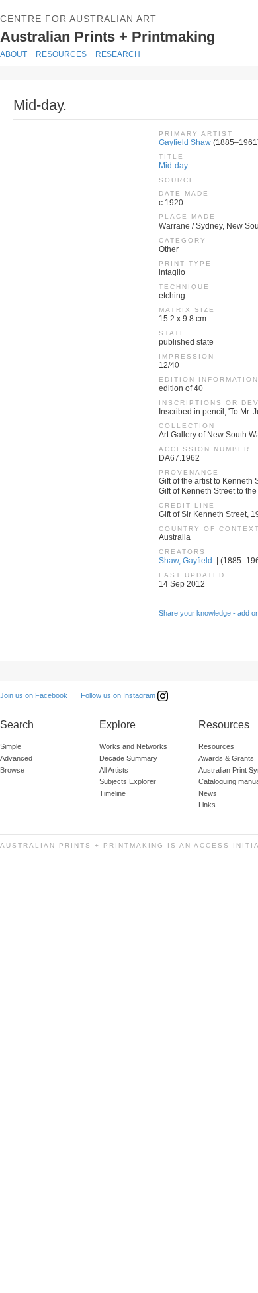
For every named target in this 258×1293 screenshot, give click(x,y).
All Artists (113, 770)
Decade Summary (128, 758)
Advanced (16, 758)
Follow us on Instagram (119, 695)
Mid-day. (174, 165)
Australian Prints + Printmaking (127, 36)
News (207, 793)
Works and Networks (133, 746)
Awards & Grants (226, 758)
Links (207, 805)
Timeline (112, 793)
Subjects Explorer (127, 781)
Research (117, 54)
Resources (61, 54)
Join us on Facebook (33, 695)
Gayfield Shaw (185, 142)
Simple (10, 746)
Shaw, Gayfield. (186, 560)
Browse (12, 770)
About (13, 54)
